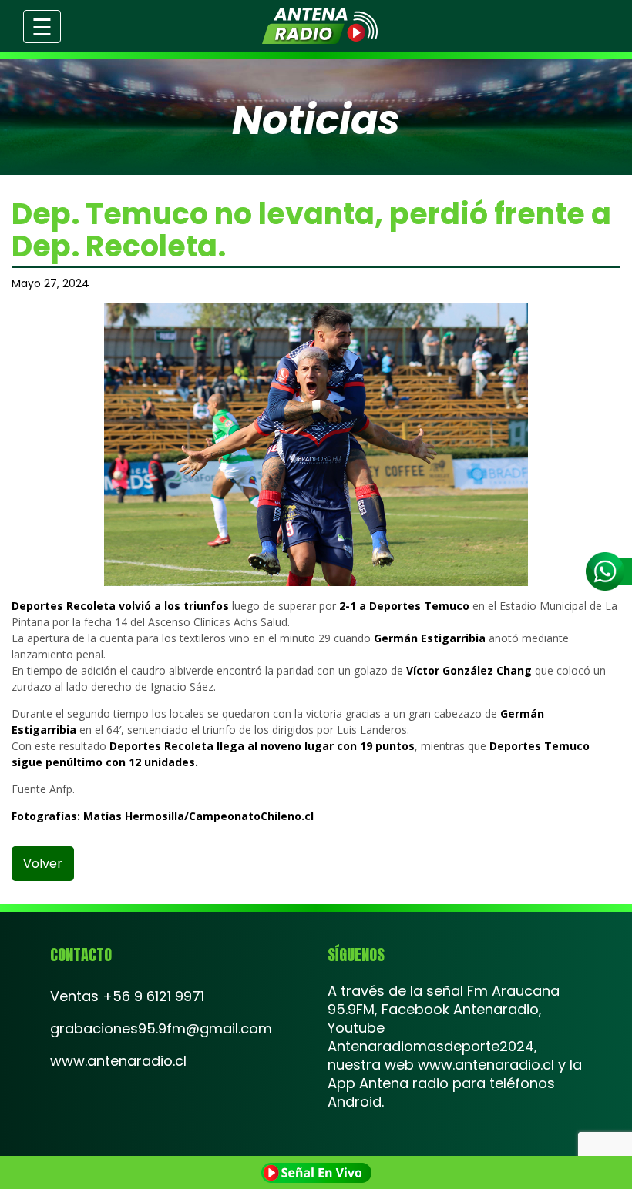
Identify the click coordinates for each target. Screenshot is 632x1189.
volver (42, 863)
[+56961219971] (609, 571)
